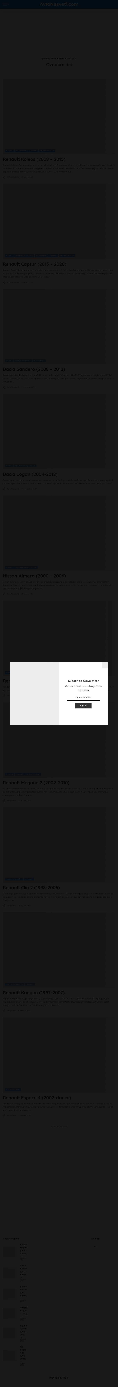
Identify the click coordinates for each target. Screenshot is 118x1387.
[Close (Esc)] (105, 665)
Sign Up (83, 705)
